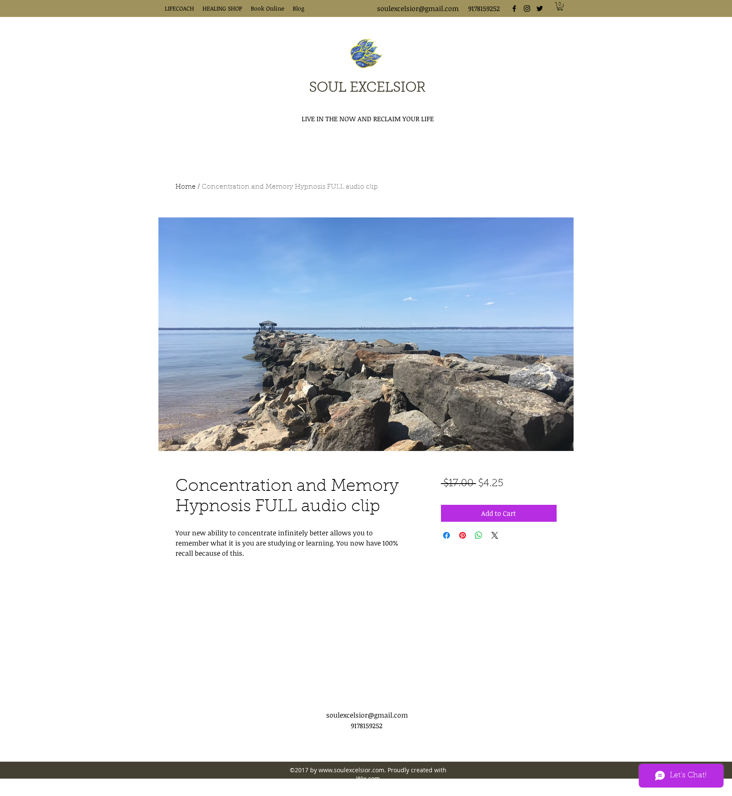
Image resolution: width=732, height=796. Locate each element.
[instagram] (527, 8)
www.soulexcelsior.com (351, 770)
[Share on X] (495, 535)
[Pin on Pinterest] (463, 535)
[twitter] (539, 8)
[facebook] (514, 8)
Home (185, 187)
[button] (560, 6)
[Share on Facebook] (446, 535)
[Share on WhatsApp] (479, 535)
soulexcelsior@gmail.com (418, 8)
